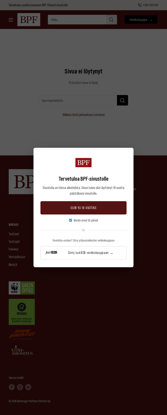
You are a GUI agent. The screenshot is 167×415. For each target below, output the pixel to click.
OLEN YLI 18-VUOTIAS (83, 207)
